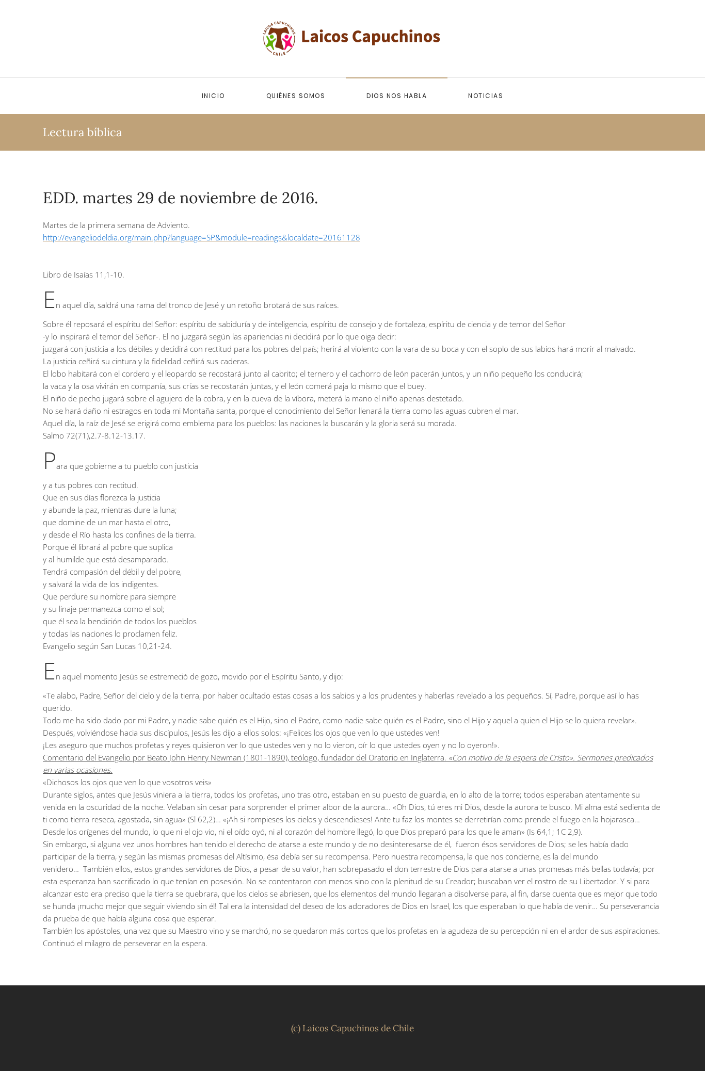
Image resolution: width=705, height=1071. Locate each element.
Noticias (485, 95)
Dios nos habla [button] (396, 95)
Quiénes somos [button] (296, 95)
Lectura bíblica (82, 132)
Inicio (213, 95)
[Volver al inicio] (352, 39)
